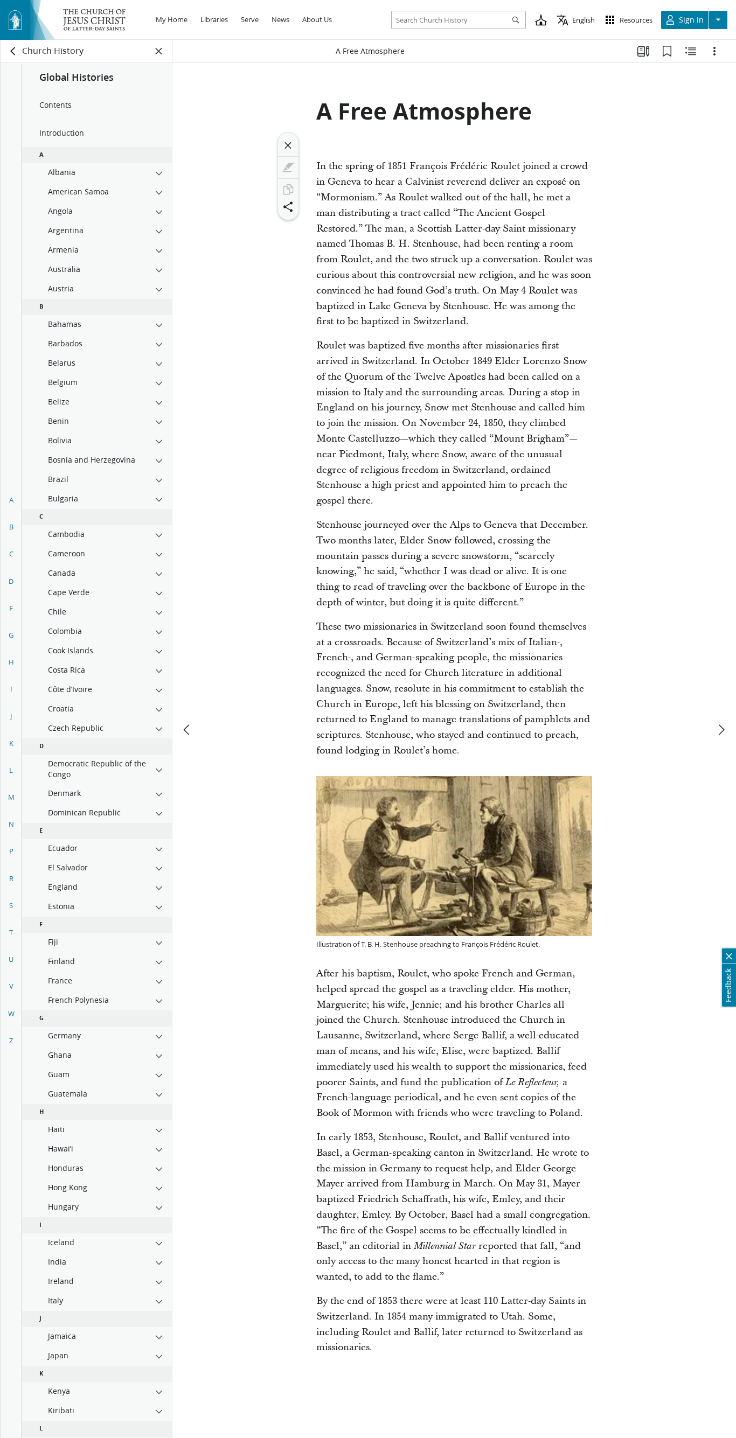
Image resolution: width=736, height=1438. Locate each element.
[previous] (187, 730)
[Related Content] (691, 51)
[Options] (714, 51)
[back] (13, 51)
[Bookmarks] (667, 51)
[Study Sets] (643, 51)
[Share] (288, 206)
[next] (721, 730)
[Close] (288, 145)
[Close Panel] (159, 51)
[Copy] (288, 189)
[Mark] (288, 167)
